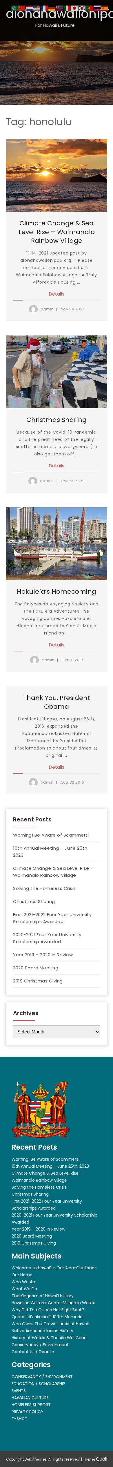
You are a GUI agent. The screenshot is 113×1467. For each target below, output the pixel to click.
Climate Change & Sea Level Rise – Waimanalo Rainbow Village (57, 232)
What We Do (24, 1289)
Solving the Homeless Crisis (44, 888)
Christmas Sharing (56, 419)
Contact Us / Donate (33, 1352)
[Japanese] (75, 7)
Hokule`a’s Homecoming (56, 591)
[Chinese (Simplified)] (22, 7)
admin (47, 309)
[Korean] (82, 7)
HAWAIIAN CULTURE (30, 1398)
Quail (101, 1459)
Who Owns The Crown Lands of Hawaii (50, 1324)
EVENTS (19, 1391)
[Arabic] (14, 7)
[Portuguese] (90, 7)
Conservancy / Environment (40, 1345)
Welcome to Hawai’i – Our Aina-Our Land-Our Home (54, 1271)
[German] (52, 7)
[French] (44, 7)
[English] (37, 7)
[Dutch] (29, 7)
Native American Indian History (42, 1331)
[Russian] (97, 7)
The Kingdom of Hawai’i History (43, 1296)
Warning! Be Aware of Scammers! (51, 835)
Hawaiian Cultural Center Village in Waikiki (53, 1303)
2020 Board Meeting (35, 968)
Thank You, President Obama (56, 702)
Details (56, 294)
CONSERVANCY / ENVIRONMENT (42, 1377)
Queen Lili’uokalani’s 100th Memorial (47, 1317)
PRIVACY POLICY (27, 1412)
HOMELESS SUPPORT (31, 1405)
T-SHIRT (19, 1419)
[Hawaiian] (59, 7)
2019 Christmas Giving (38, 981)
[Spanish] (105, 7)
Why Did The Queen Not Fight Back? (48, 1310)
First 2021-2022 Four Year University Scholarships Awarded (52, 918)
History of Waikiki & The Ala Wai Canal (50, 1338)
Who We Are (24, 1282)
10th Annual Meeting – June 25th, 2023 (50, 851)
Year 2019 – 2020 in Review (43, 955)
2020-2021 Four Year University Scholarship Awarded (47, 938)
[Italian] (67, 7)
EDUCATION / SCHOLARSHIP (38, 1384)
